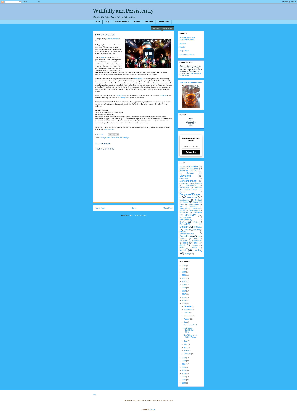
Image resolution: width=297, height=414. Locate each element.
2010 (184, 367)
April (186, 347)
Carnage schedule (113, 39)
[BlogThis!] (111, 134)
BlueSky (182, 47)
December (188, 306)
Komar (181, 204)
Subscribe (191, 152)
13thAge (182, 166)
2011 (184, 364)
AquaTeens (194, 169)
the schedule (109, 129)
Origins (196, 222)
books (185, 243)
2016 (184, 297)
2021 (184, 281)
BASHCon (163, 95)
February (187, 354)
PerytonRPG (184, 224)
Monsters (198, 212)
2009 (184, 370)
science (193, 247)
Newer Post (99, 208)
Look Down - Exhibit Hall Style (188, 330)
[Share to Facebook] (115, 134)
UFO (195, 239)
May (186, 344)
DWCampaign (124, 138)
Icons (195, 202)
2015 (184, 300)
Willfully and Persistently (123, 10)
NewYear (182, 222)
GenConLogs (184, 200)
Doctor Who (138, 79)
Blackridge (198, 171)
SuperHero (185, 236)
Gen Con (120, 95)
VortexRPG (183, 241)
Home (97, 22)
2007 (184, 377)
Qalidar (103, 57)
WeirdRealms (197, 241)
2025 (184, 269)
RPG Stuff (149, 22)
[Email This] (109, 134)
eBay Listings (184, 51)
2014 (184, 303)
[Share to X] (113, 134)
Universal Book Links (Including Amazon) (187, 39)
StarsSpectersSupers (186, 234)
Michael (182, 210)
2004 (184, 383)
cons (108, 138)
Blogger (152, 409)
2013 (184, 358)
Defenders (198, 187)
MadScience (184, 208)
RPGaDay (198, 227)
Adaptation (182, 168)
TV (199, 236)
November (188, 309)
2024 (184, 272)
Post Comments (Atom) (138, 215)
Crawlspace (183, 183)
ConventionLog (187, 180)
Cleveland (185, 175)
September (188, 316)
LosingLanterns (193, 204)
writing (198, 250)
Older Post (167, 208)
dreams (195, 245)
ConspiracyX (183, 178)
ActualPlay (193, 166)
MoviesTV (190, 215)
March (186, 350)
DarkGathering (184, 187)
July (185, 322)
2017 (184, 294)
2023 (184, 275)
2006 (184, 380)
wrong (187, 253)
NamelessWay (185, 220)
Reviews (137, 22)
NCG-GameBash (185, 218)
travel (182, 250)
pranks (181, 247)
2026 (184, 266)
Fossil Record (163, 22)
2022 (184, 278)
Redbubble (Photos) (186, 54)
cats (196, 243)
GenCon (192, 197)
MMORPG (193, 206)
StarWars (182, 232)
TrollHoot (182, 239)
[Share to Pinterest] (118, 134)
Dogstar (182, 192)
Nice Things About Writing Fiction (190, 336)
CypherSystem (197, 183)
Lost (180, 206)
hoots (156, 83)
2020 (184, 284)
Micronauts (194, 210)
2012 (184, 361)
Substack (182, 43)
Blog (107, 22)
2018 (184, 291)
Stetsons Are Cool (190, 325)
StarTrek (196, 230)
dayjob (182, 245)
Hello (94, 395)
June (186, 341)
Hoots (185, 202)
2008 (184, 373)
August (187, 319)
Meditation (196, 208)
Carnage (122, 98)
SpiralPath (187, 230)
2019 (184, 288)
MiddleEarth (183, 212)
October (187, 313)
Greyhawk (198, 200)
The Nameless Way (121, 22)
